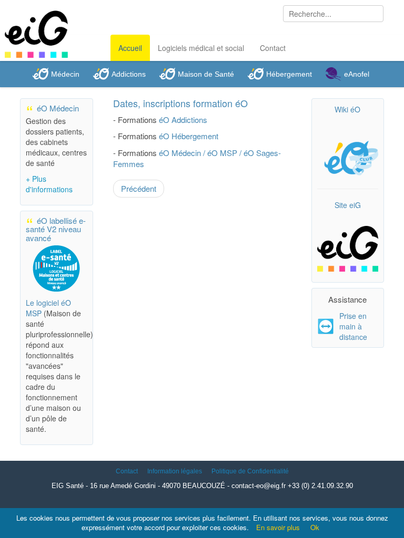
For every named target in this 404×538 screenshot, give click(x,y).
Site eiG (348, 205)
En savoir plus (278, 527)
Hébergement (289, 74)
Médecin (65, 74)
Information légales (174, 471)
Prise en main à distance (353, 326)
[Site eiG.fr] (348, 243)
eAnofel (356, 74)
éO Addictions (183, 119)
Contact (273, 48)
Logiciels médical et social (201, 48)
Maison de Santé (206, 74)
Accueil (130, 48)
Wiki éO (347, 109)
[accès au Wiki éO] (348, 156)
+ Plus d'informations (49, 183)
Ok (314, 527)
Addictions (129, 74)
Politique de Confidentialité (250, 471)
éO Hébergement (188, 135)
